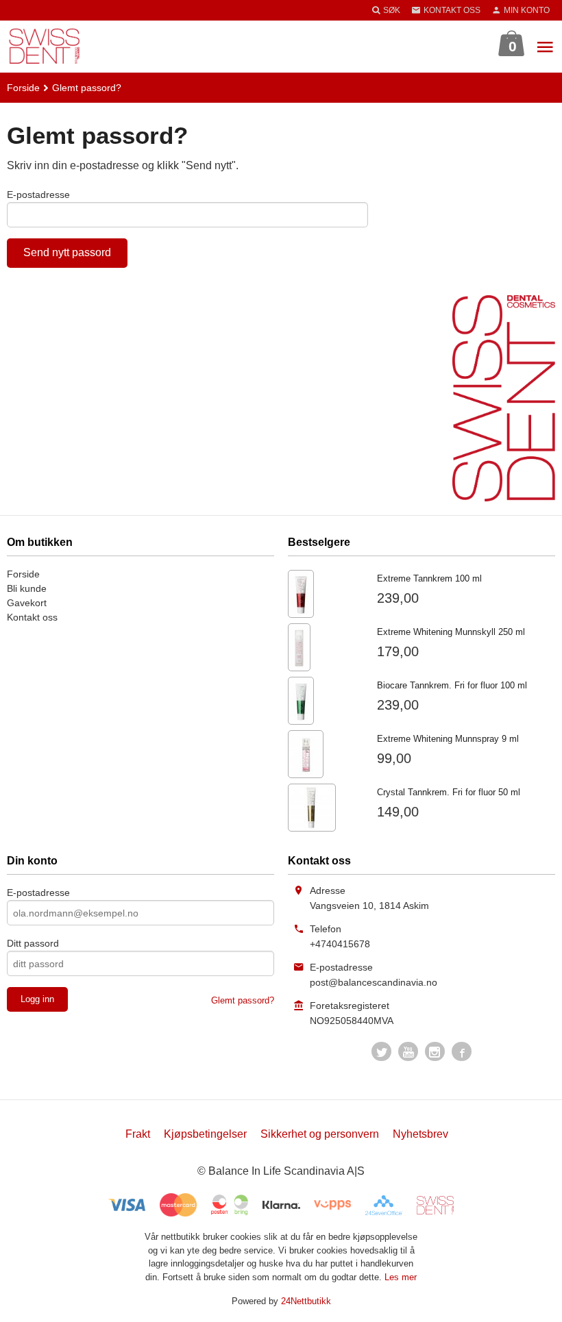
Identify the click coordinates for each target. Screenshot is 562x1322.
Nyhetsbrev (420, 1134)
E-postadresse (38, 194)
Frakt (137, 1134)
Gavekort (27, 602)
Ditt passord (33, 943)
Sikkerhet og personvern (319, 1134)
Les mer (400, 1277)
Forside (23, 87)
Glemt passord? (242, 1000)
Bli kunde (27, 588)
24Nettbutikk (306, 1301)
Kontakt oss (32, 617)
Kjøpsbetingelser (205, 1134)
